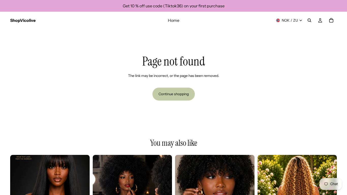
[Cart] (331, 20)
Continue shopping (174, 94)
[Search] (309, 20)
